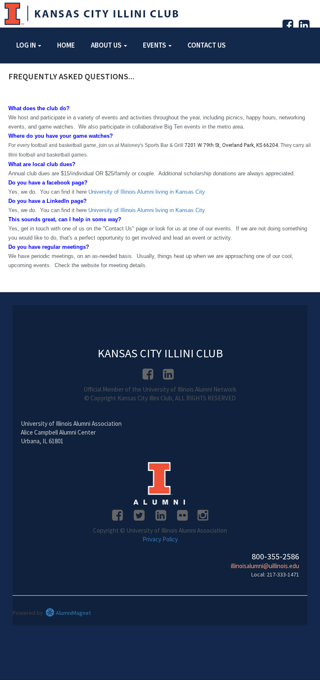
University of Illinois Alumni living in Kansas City (146, 192)
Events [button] (155, 45)
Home (66, 45)
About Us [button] (107, 45)
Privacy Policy (160, 539)
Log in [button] (26, 45)
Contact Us (207, 45)
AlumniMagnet (73, 613)
